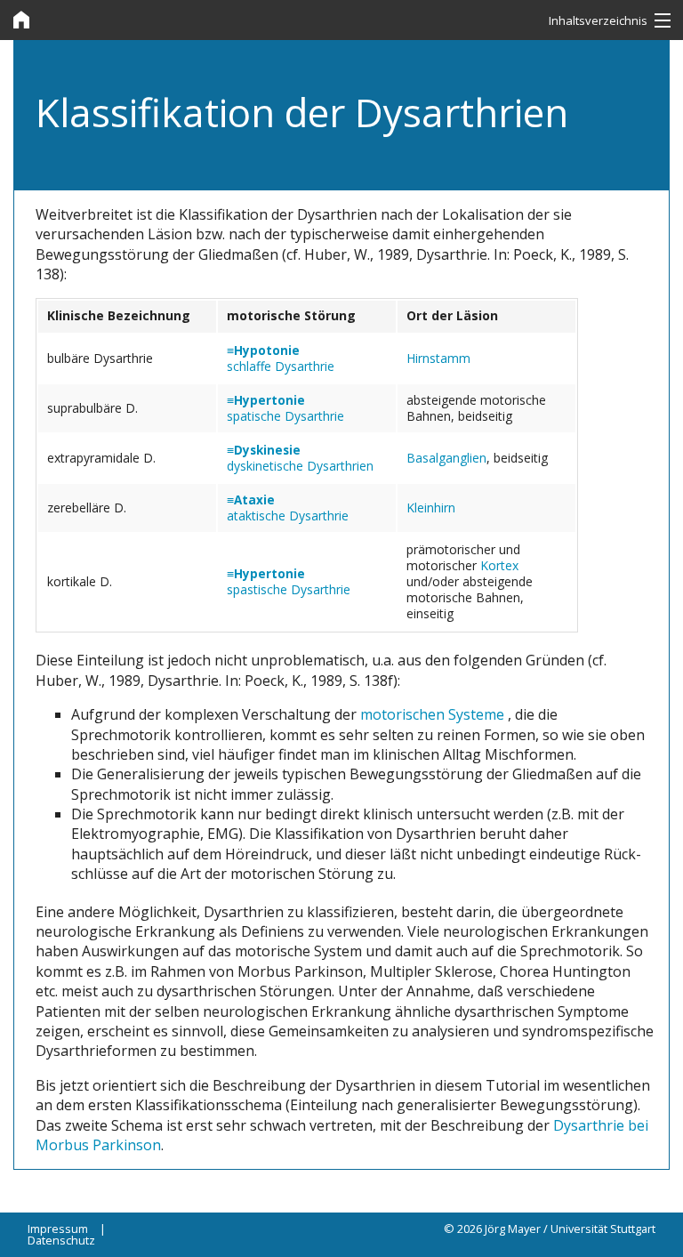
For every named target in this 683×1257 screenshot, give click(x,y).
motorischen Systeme (434, 714)
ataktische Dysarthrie (288, 515)
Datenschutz (61, 1240)
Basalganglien (446, 457)
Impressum (58, 1229)
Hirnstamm (438, 358)
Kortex (499, 565)
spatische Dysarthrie (285, 415)
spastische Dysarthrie (288, 589)
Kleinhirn (430, 507)
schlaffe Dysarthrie (280, 366)
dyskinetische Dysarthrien (300, 465)
